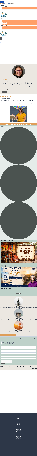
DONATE (12, 3)
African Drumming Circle (6, 264)
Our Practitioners (18, 431)
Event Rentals (18, 437)
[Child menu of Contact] (6, 25)
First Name (3, 349)
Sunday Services (18, 425)
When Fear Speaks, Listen (6, 288)
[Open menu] (1, 38)
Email (2, 355)
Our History (18, 423)
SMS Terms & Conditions (18, 442)
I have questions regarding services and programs (8, 343)
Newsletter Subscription (5, 28)
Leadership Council (18, 429)
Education (3, 10)
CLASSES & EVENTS (6, 3)
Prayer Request (18, 438)
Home (18, 419)
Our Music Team (18, 432)
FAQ (18, 422)
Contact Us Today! (18, 436)
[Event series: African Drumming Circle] (6, 265)
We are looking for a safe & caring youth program (8, 342)
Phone (2, 357)
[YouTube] (18, 449)
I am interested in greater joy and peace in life (7, 341)
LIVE (1, 3)
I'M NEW (2, 1)
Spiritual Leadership (18, 430)
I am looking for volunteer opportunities (6, 344)
